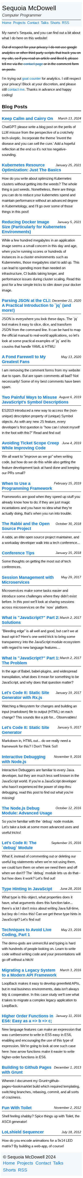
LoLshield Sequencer (23, 1132)
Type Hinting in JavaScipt (27, 889)
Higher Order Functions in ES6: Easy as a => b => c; (27, 1018)
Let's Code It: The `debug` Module (19, 845)
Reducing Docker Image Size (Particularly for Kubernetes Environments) (34, 227)
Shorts (55, 23)
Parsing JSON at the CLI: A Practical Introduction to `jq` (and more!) (36, 305)
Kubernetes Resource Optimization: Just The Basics (31, 167)
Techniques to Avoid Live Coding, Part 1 (26, 932)
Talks (45, 23)
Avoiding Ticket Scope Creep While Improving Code (30, 445)
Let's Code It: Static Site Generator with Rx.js (25, 695)
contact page (33, 64)
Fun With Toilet (17, 1107)
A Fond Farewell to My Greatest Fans (24, 359)
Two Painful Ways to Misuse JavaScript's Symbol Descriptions (35, 399)
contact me (16, 89)
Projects (19, 23)
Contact (33, 23)
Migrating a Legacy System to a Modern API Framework (29, 972)
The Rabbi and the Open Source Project (26, 526)
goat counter (31, 78)
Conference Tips (18, 553)
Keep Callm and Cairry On (27, 118)
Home (6, 23)
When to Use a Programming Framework (27, 486)
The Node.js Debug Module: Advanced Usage (27, 810)
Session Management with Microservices (28, 580)
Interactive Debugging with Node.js (23, 759)
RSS (65, 23)
